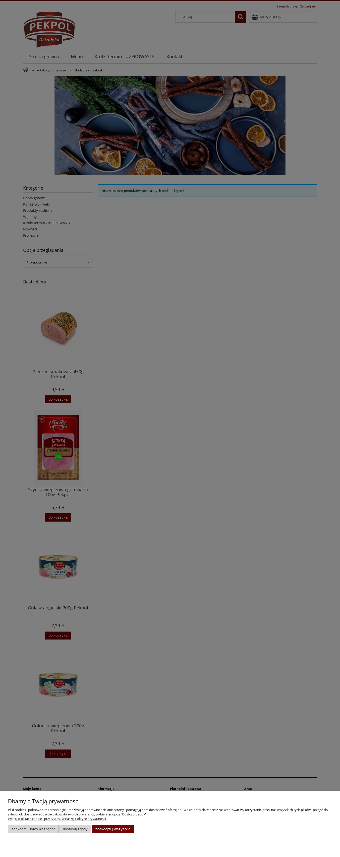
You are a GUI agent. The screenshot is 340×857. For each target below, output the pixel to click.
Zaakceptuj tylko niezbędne (33, 829)
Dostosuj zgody (75, 829)
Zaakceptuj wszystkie (112, 829)
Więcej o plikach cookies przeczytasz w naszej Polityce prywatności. (57, 818)
